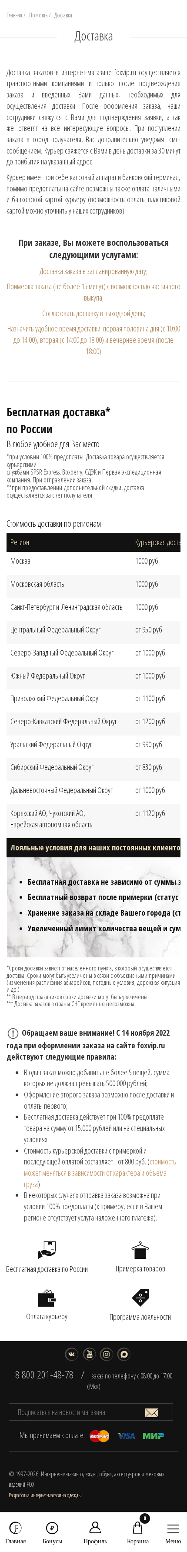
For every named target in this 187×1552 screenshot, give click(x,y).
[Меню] (173, 1526)
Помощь (38, 15)
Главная (14, 15)
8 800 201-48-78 (44, 1374)
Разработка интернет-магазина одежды (45, 1495)
